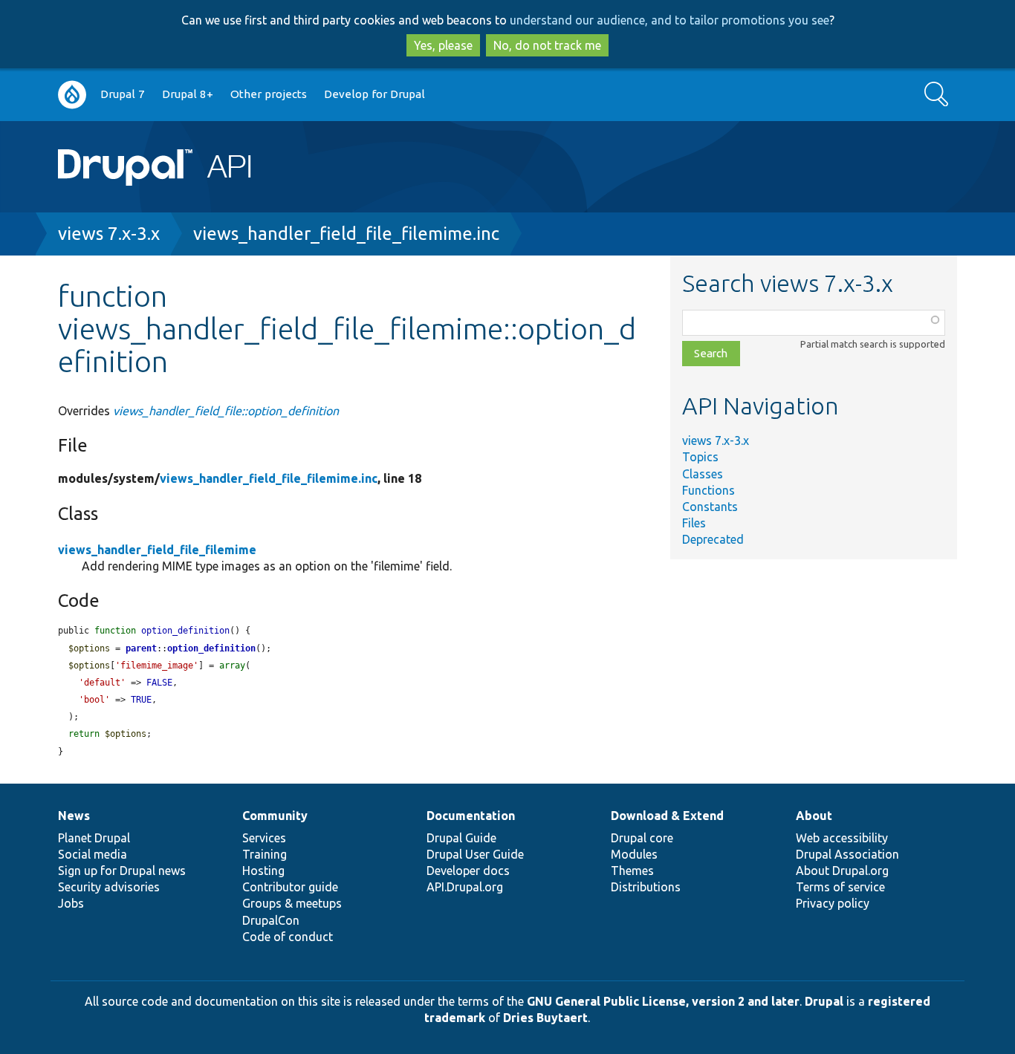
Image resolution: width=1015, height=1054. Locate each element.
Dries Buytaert (545, 1017)
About (814, 815)
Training (264, 854)
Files (694, 523)
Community (275, 815)
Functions (708, 490)
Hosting (263, 870)
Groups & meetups (292, 903)
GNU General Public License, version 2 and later (663, 1001)
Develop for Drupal (374, 94)
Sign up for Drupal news (122, 870)
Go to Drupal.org (72, 94)
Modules (634, 854)
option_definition (211, 648)
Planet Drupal (94, 838)
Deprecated (713, 539)
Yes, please (443, 45)
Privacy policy (832, 903)
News (74, 815)
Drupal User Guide (475, 854)
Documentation (471, 815)
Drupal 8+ (187, 94)
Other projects (268, 94)
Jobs (71, 903)
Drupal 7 (122, 94)
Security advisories (109, 887)
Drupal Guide (461, 838)
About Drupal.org (842, 870)
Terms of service (840, 887)
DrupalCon (270, 920)
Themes (632, 870)
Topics (700, 456)
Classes (702, 474)
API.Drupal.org (465, 887)
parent (141, 648)
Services (264, 838)
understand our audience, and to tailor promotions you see (669, 20)
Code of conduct (287, 936)
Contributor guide (290, 887)
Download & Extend (667, 815)
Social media (92, 854)
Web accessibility (842, 838)
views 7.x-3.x (109, 234)
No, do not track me (547, 45)
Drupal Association (847, 854)
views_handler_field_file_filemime (157, 549)
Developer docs (468, 870)
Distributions (646, 887)
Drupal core (642, 838)
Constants (710, 506)
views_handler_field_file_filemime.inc (346, 234)
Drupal (824, 1001)
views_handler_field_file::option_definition (226, 410)
